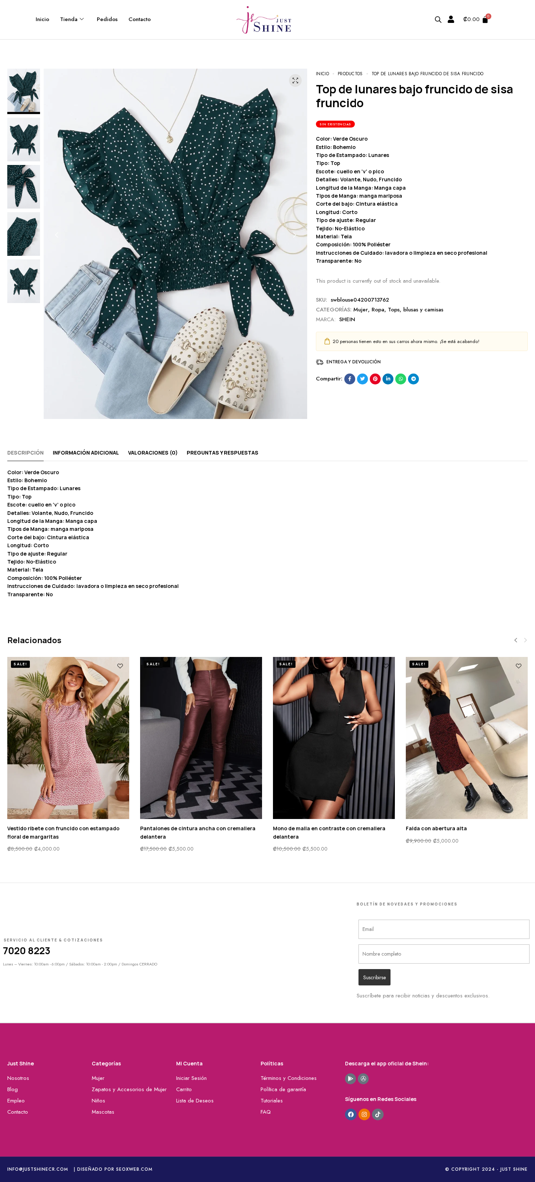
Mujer (360, 310)
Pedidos (107, 19)
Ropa (378, 310)
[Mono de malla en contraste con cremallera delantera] (334, 738)
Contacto (139, 19)
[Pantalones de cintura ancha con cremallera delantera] (201, 738)
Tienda (69, 19)
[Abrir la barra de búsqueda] (438, 19)
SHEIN (347, 319)
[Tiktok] (378, 1114)
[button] (56, 235)
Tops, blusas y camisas (415, 310)
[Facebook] (351, 1114)
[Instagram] (364, 1114)
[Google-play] (350, 1078)
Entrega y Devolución (353, 362)
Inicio (42, 19)
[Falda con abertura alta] (467, 738)
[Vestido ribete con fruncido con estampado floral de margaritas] (68, 738)
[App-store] (363, 1078)
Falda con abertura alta (436, 828)
